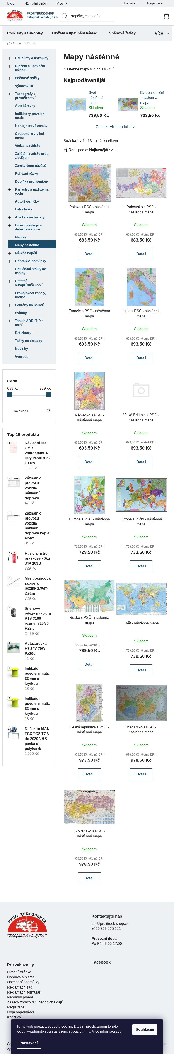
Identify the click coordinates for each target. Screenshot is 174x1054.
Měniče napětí (26, 253)
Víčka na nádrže (27, 145)
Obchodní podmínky (23, 982)
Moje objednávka (21, 1012)
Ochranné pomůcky (30, 261)
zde (119, 1031)
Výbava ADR (25, 86)
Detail (89, 254)
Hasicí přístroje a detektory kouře (28, 227)
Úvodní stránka (19, 972)
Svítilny (21, 313)
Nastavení (29, 1043)
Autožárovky (25, 106)
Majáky (20, 237)
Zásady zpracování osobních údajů (35, 1002)
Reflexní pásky (26, 173)
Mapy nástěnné (27, 245)
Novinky (21, 349)
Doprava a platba (21, 977)
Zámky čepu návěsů (30, 165)
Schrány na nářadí (29, 305)
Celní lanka (23, 209)
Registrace (155, 3)
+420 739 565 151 (106, 929)
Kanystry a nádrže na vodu (31, 191)
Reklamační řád (19, 987)
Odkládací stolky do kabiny (30, 271)
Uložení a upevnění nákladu (30, 68)
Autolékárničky (27, 201)
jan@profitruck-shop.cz (110, 924)
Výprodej (22, 356)
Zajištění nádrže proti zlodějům (31, 156)
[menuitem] (24, 33)
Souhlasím (145, 1029)
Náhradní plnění (36, 3)
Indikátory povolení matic (30, 116)
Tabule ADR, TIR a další (29, 323)
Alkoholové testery (30, 217)
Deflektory (23, 333)
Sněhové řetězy (27, 78)
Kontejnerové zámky (31, 126)
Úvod (10, 3)
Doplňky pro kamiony (32, 181)
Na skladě (32, 411)
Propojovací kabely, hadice (30, 295)
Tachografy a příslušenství (25, 96)
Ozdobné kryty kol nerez (29, 136)
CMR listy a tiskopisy (31, 58)
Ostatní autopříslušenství (28, 283)
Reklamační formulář (23, 992)
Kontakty (14, 1017)
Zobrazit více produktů (114, 127)
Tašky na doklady (28, 341)
